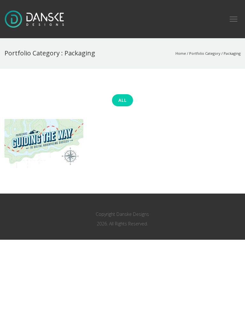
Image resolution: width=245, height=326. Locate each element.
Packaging (232, 53)
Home (180, 53)
